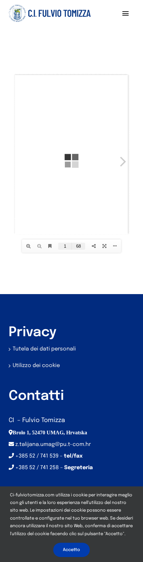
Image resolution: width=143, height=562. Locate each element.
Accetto (71, 550)
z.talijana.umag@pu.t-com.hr (53, 444)
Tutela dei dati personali (44, 349)
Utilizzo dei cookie (36, 365)
